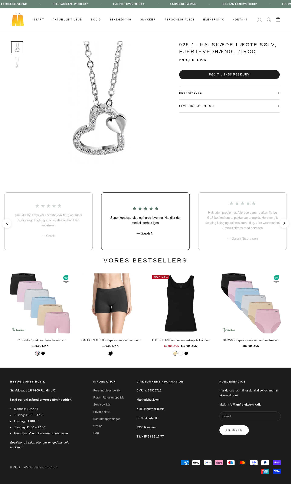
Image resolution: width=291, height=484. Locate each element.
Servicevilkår (101, 404)
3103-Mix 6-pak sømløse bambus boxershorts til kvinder (40, 340)
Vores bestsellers (145, 260)
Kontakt (240, 19)
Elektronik (213, 19)
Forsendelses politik (106, 390)
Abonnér (234, 430)
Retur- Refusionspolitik (108, 397)
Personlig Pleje (179, 19)
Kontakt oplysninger (106, 418)
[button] (7, 223)
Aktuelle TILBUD (67, 19)
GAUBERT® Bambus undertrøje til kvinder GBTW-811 (180, 340)
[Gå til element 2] (17, 63)
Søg (96, 433)
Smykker (148, 19)
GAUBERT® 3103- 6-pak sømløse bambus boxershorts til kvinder (110, 340)
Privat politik (101, 411)
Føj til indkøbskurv (229, 74)
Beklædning (120, 19)
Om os (97, 425)
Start (39, 19)
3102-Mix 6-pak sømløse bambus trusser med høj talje (251, 340)
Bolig (96, 19)
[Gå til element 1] (17, 47)
